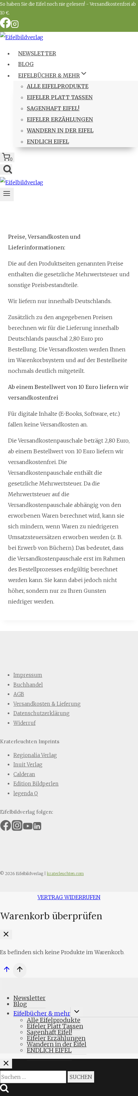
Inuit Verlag (28, 764)
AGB (18, 694)
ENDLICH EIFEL (48, 141)
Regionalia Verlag (35, 755)
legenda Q (25, 793)
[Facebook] (5, 26)
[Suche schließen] (6, 1064)
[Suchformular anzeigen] (6, 169)
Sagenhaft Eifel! (53, 108)
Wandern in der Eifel (60, 130)
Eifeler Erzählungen (60, 119)
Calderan (24, 774)
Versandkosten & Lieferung (47, 704)
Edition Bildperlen (36, 784)
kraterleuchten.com (65, 873)
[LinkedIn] (37, 828)
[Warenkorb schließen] (6, 934)
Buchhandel (28, 685)
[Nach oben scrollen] (6, 971)
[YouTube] (28, 828)
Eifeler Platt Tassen (60, 97)
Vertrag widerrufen (69, 897)
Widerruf (24, 723)
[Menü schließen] (1, 985)
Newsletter (37, 53)
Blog (25, 64)
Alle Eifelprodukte (57, 86)
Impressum (27, 675)
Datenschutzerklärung (41, 713)
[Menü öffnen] (7, 194)
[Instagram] (15, 26)
